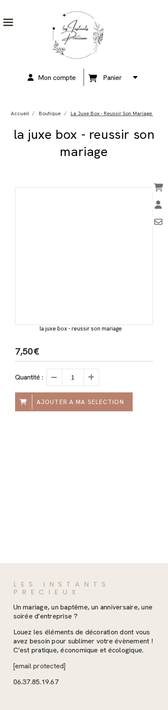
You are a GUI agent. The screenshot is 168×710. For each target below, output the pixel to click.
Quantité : (29, 377)
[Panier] (158, 187)
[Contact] (158, 221)
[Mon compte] (158, 204)
